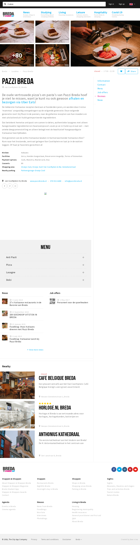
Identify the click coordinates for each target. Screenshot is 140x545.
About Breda (77, 521)
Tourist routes (113, 492)
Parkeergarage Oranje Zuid (33, 170)
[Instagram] (15, 185)
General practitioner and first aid (86, 515)
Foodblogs (41, 509)
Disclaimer (67, 539)
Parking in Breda (79, 489)
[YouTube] (135, 469)
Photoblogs (42, 518)
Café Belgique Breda (57, 378)
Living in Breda (79, 502)
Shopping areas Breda (82, 486)
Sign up (122, 4)
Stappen (41, 478)
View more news (35, 349)
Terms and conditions (50, 539)
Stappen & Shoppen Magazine (15, 486)
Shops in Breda (78, 483)
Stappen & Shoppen (11, 478)
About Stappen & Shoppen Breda (16, 483)
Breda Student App (10, 489)
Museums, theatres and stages (120, 486)
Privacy (34, 539)
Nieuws (40, 502)
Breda (78, 539)
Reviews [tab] (101, 96)
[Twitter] (119, 469)
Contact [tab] (101, 84)
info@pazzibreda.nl (73, 181)
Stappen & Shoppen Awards (14, 492)
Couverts (6, 163)
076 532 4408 (55, 181)
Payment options (9, 160)
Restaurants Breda (45, 483)
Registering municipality (82, 509)
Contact (5, 495)
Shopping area (8, 167)
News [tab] (100, 100)
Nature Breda (113, 495)
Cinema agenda (8, 509)
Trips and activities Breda (118, 489)
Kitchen (5, 152)
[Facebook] (4, 185)
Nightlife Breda (43, 486)
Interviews (41, 515)
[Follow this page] (121, 71)
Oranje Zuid (26, 167)
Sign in (111, 4)
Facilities (6, 156)
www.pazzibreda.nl (38, 181)
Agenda (5, 502)
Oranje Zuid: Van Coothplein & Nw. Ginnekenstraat (54, 167)
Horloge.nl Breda (55, 407)
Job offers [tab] (102, 92)
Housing (75, 506)
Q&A (74, 518)
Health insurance (79, 512)
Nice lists (41, 512)
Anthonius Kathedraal (59, 434)
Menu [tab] (100, 88)
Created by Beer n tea (129, 539)
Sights (110, 478)
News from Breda (44, 506)
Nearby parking (8, 170)
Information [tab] (103, 80)
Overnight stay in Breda (47, 489)
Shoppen (76, 478)
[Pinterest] (130, 469)
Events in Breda (9, 506)
